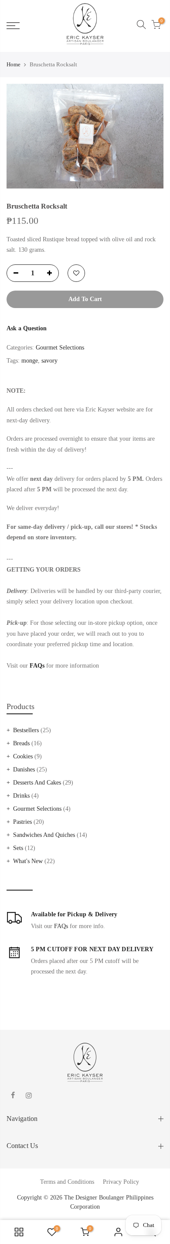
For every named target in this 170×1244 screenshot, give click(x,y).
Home (13, 64)
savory (49, 360)
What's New (28, 861)
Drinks (21, 795)
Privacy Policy (121, 1182)
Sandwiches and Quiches (44, 835)
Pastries (22, 822)
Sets (18, 848)
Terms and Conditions (67, 1182)
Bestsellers (26, 730)
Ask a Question (27, 328)
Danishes (24, 769)
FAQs (61, 926)
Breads (21, 743)
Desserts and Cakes (37, 782)
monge (29, 360)
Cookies (23, 756)
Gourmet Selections (37, 808)
